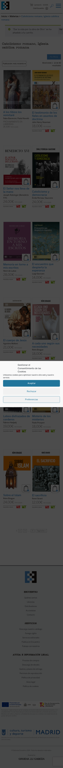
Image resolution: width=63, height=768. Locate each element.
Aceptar (32, 383)
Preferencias (31, 399)
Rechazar (31, 391)
